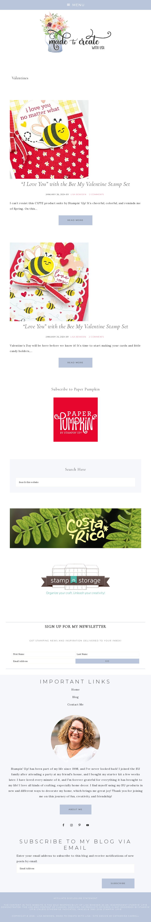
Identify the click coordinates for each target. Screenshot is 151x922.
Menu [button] (78, 5)
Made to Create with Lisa (75, 32)
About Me (76, 809)
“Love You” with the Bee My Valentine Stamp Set (75, 326)
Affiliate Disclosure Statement (76, 898)
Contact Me (75, 704)
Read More (75, 220)
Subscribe (118, 883)
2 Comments (96, 194)
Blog (75, 697)
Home (75, 689)
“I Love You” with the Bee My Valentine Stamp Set (75, 184)
